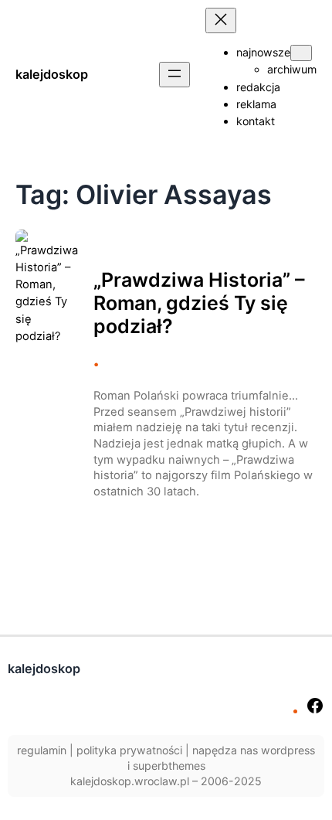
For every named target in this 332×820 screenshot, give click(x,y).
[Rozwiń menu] (174, 74)
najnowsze (263, 52)
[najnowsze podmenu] (301, 53)
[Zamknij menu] (220, 20)
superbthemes (169, 765)
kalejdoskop (51, 74)
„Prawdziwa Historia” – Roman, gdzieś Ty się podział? (198, 303)
